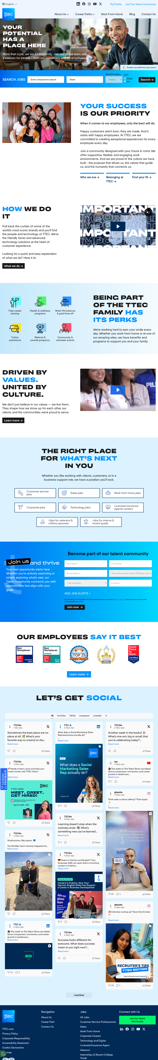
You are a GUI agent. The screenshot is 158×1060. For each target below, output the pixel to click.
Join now (73, 607)
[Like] (8, 751)
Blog (132, 14)
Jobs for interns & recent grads (103, 522)
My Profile (116, 4)
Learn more (11, 420)
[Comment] (13, 751)
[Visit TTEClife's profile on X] (9, 726)
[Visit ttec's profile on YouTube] (110, 763)
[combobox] (85, 79)
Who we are (88, 177)
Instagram (89, 4)
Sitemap (7, 1052)
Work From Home (112, 14)
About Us (60, 14)
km (128, 81)
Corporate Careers (90, 1036)
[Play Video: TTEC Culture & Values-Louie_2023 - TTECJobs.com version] (117, 390)
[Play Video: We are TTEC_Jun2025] (117, 226)
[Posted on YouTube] (149, 763)
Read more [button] (12, 744)
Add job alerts (76, 593)
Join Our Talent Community (140, 4)
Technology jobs (80, 507)
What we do (12, 266)
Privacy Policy (10, 1033)
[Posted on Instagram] (149, 794)
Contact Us (148, 14)
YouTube (95, 4)
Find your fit (140, 177)
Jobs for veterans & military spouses (60, 522)
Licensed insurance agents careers (126, 507)
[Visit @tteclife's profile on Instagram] (110, 793)
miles (130, 78)
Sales (83, 1026)
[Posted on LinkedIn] (98, 726)
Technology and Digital (93, 1040)
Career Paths (83, 14)
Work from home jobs (127, 493)
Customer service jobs (38, 493)
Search (145, 80)
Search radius (113, 74)
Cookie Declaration (13, 1047)
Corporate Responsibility (16, 1038)
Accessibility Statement (15, 1043)
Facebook (83, 4)
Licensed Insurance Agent (94, 1045)
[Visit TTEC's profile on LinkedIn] (60, 726)
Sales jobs (76, 493)
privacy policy (119, 599)
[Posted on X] (48, 726)
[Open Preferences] (3, 1053)
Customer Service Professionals (98, 1022)
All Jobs (84, 1017)
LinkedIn (78, 4)
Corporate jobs (36, 507)
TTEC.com (8, 1029)
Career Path (47, 1022)
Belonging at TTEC (114, 179)
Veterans (85, 1050)
